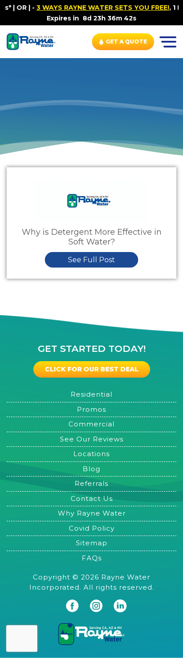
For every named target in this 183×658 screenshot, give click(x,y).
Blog (91, 469)
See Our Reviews (91, 439)
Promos (91, 409)
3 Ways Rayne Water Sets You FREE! (97, 8)
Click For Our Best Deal (92, 369)
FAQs (92, 558)
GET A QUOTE (126, 41)
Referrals (91, 483)
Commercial (91, 424)
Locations (91, 453)
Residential (91, 394)
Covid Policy (92, 528)
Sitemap (91, 543)
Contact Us (92, 498)
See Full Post (91, 260)
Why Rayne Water (92, 513)
